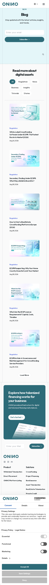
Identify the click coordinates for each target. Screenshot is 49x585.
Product (7, 467)
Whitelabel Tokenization (13, 472)
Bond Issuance (31, 480)
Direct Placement (10, 476)
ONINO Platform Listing (13, 480)
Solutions (30, 467)
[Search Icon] (43, 54)
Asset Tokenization (33, 485)
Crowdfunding (31, 472)
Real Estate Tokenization (35, 489)
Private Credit (31, 493)
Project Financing (32, 476)
